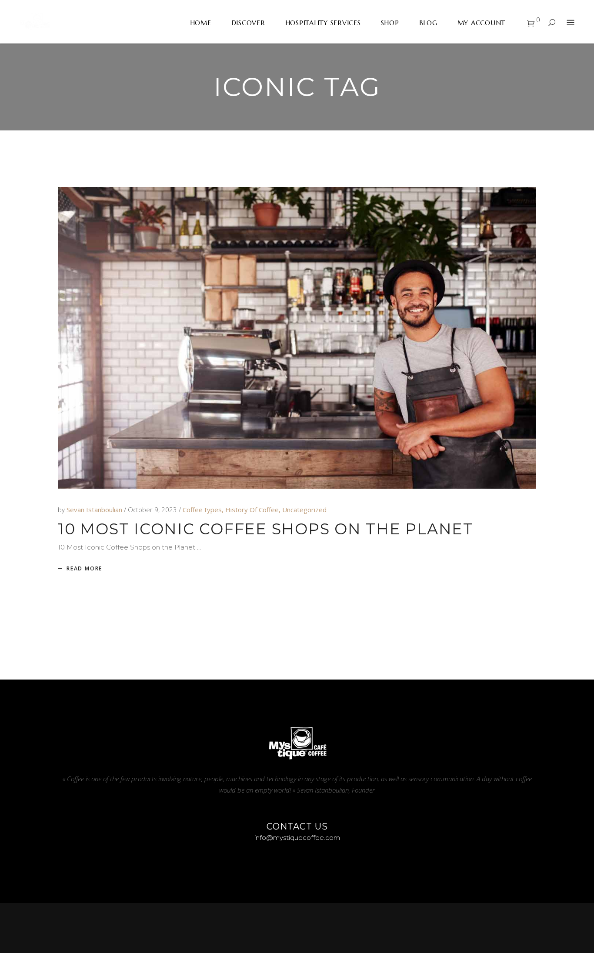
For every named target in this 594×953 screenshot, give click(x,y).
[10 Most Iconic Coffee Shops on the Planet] (297, 338)
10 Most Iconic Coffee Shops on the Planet (266, 529)
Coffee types (202, 509)
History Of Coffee (252, 509)
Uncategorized (304, 509)
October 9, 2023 (153, 509)
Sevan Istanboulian (95, 509)
